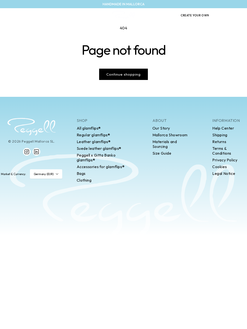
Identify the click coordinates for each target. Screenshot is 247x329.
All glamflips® (89, 128)
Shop (82, 120)
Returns (219, 141)
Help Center (223, 128)
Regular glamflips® (93, 134)
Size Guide (162, 153)
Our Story (161, 128)
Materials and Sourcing (164, 144)
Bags (81, 173)
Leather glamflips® (94, 141)
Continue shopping (123, 74)
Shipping (219, 134)
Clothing (84, 180)
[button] (221, 15)
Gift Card (163, 15)
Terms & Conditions (221, 151)
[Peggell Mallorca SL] (31, 126)
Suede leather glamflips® (99, 148)
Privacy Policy (224, 160)
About (159, 120)
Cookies (219, 166)
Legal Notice (223, 173)
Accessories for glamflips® (101, 166)
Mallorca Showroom (170, 134)
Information (226, 120)
